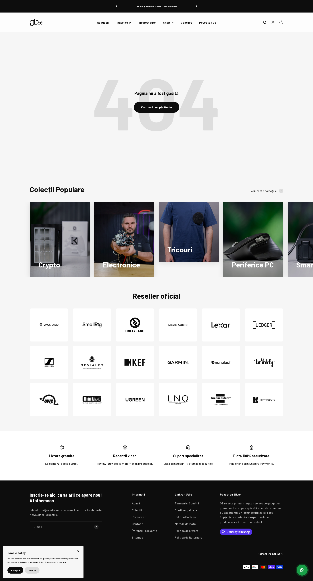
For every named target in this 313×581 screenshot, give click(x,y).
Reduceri (103, 22)
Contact (186, 22)
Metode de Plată (185, 523)
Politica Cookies (185, 517)
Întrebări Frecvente (144, 530)
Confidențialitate (186, 510)
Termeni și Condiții (187, 503)
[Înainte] (196, 6)
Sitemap (137, 537)
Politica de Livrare (186, 530)
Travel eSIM (123, 22)
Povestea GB (207, 22)
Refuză (32, 570)
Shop (166, 22)
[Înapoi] (116, 6)
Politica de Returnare (188, 537)
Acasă (136, 503)
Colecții (137, 510)
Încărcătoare (147, 22)
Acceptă (15, 570)
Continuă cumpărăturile (156, 107)
